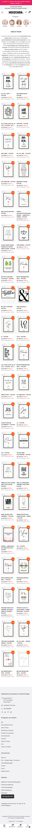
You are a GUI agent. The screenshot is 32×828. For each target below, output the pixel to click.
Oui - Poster (5, 453)
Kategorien (15, 16)
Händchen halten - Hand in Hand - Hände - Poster (24, 516)
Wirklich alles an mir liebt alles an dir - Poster (8, 484)
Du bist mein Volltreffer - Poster (23, 454)
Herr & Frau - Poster (8, 395)
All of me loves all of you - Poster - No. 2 (8, 366)
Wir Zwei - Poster (22, 124)
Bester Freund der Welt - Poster (22, 672)
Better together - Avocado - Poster (7, 278)
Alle (2, 722)
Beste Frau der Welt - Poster (8, 212)
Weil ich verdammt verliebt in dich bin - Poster (23, 484)
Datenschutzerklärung (7, 784)
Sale (2, 744)
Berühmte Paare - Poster (22, 182)
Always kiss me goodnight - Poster (8, 424)
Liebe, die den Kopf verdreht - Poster (7, 515)
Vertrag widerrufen (7, 796)
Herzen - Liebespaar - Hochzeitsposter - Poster (8, 548)
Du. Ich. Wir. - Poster (23, 153)
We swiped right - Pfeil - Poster (7, 672)
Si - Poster (4, 337)
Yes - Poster (21, 546)
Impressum (4, 793)
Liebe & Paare (5, 727)
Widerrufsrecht (5, 771)
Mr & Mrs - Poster (7, 153)
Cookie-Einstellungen (7, 787)
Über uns (3, 757)
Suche (3, 768)
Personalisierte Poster (7, 725)
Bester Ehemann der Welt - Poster (23, 366)
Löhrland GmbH (20, 818)
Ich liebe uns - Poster (24, 395)
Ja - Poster (20, 423)
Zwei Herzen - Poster (23, 245)
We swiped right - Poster (22, 94)
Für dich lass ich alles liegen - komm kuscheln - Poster (23, 609)
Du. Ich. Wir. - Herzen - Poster (23, 642)
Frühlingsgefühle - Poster (23, 579)
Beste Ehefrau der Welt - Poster (7, 579)
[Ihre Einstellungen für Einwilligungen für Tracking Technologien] (29, 826)
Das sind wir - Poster (8, 182)
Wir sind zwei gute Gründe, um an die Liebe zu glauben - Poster (7, 610)
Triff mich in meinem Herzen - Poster (7, 642)
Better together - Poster (7, 307)
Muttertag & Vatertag (7, 730)
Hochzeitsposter (5, 736)
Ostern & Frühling (6, 747)
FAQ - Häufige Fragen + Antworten (10, 760)
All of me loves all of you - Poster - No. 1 (8, 124)
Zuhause (3, 738)
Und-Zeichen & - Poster (22, 307)
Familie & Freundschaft (7, 733)
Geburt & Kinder (5, 741)
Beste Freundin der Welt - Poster (23, 278)
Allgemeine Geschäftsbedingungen (10, 782)
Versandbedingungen (7, 763)
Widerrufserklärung (6, 790)
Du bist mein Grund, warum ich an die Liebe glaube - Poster (8, 247)
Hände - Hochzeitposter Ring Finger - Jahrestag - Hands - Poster (24, 214)
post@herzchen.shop (9, 705)
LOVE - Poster (21, 337)
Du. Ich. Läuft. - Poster (6, 94)
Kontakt (3, 766)
